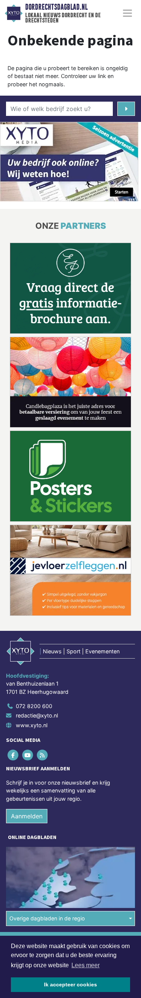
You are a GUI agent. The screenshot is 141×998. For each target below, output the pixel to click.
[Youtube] (28, 755)
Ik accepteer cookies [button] (70, 984)
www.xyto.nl (31, 725)
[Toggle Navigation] (127, 13)
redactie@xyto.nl (37, 715)
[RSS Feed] (42, 755)
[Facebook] (13, 755)
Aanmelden (26, 816)
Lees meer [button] (85, 965)
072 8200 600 (34, 706)
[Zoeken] (126, 109)
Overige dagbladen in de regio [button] (47, 918)
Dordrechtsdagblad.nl (56, 7)
